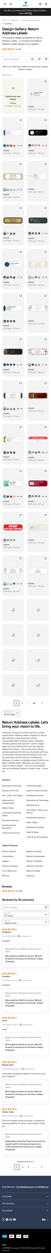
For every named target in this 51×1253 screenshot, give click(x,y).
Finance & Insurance (11, 833)
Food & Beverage (33, 786)
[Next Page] (42, 703)
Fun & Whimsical (9, 871)
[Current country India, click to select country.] (45, 1219)
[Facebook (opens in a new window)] (7, 1220)
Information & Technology (37, 800)
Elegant (5, 861)
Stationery (14, 20)
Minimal (5, 875)
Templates (8, 24)
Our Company (8, 1203)
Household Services (34, 795)
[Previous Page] (9, 703)
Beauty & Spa (8, 808)
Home (4, 20)
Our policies (7, 1210)
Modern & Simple (33, 851)
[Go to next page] (41, 1167)
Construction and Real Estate (11, 814)
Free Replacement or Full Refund (32, 1186)
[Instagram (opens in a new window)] (10, 1220)
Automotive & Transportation (8, 801)
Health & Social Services (37, 790)
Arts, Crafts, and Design (12, 795)
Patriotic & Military (34, 861)
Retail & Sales (32, 832)
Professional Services (35, 817)
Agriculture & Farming (11, 786)
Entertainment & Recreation (9, 826)
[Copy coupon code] (30, 13)
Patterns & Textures (34, 866)
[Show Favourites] (39, 59)
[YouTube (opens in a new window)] (14, 1220)
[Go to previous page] (9, 1167)
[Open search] (11, 4)
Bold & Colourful (9, 851)
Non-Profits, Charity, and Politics (36, 811)
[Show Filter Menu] (46, 59)
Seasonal (30, 875)
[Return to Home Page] (25, 4)
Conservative (7, 856)
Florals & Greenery (10, 866)
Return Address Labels (30, 20)
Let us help (7, 1196)
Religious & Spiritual (35, 827)
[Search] (46, 907)
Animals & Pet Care (10, 790)
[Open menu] (5, 4)
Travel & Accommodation (37, 837)
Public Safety (32, 822)
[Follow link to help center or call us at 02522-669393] (40, 4)
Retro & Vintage (33, 871)
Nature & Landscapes (35, 856)
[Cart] (46, 4)
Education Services (10, 820)
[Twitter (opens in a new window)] (3, 1219)
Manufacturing (32, 805)
